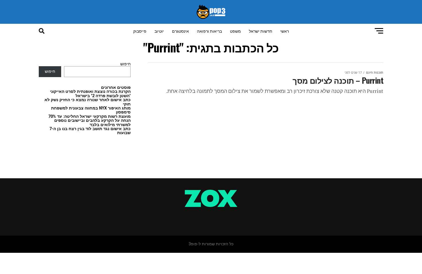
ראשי (284, 31)
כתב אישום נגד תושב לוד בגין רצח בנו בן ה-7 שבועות (90, 130)
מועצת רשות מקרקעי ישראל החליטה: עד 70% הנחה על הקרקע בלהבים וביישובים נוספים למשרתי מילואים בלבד (89, 120)
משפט (235, 31)
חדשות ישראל (260, 31)
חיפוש (125, 64)
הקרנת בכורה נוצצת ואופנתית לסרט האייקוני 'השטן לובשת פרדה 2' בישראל (90, 93)
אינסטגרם (180, 31)
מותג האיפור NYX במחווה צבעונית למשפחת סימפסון (91, 110)
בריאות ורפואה (209, 31)
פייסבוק (139, 31)
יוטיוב (159, 31)
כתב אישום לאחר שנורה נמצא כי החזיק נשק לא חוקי (87, 101)
